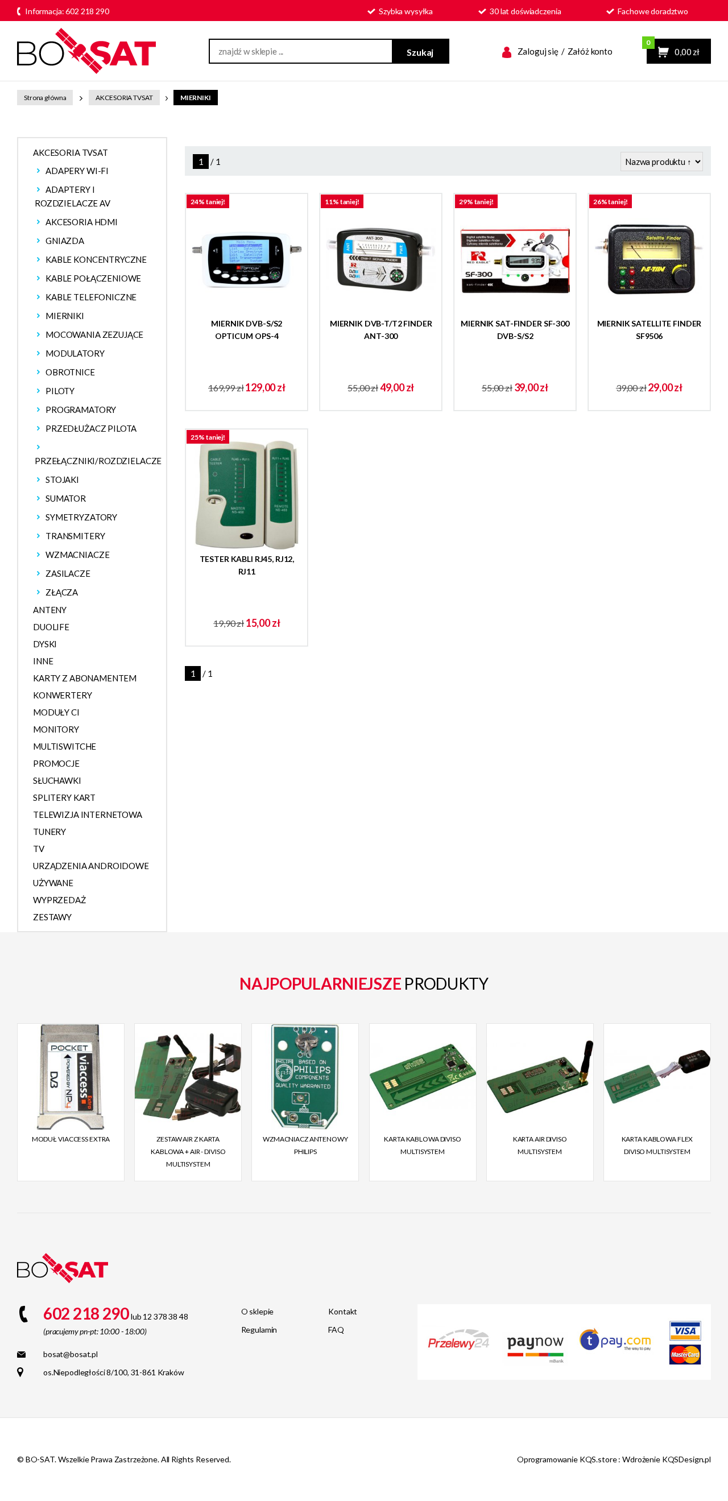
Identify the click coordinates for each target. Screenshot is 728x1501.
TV (38, 848)
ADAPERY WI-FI (77, 171)
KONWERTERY (62, 695)
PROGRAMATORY (81, 409)
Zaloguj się (538, 51)
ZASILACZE (68, 573)
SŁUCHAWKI (57, 780)
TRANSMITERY (75, 536)
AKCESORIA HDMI (82, 222)
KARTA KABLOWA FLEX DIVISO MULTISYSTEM (657, 1145)
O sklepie (257, 1311)
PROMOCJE (56, 763)
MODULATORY (75, 353)
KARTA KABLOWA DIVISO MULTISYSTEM (422, 1145)
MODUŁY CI (56, 712)
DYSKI (45, 644)
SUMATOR (66, 498)
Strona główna (45, 97)
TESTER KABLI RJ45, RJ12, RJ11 (247, 565)
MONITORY (56, 729)
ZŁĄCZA (62, 592)
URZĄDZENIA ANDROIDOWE (91, 866)
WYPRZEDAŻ (59, 900)
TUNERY (49, 831)
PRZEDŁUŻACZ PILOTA (91, 428)
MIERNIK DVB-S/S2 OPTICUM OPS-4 (246, 330)
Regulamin (259, 1329)
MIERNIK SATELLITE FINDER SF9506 (649, 330)
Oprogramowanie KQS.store (567, 1459)
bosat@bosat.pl (70, 1354)
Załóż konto (590, 51)
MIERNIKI (195, 97)
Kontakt (342, 1311)
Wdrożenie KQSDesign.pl (666, 1459)
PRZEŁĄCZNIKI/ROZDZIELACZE (98, 461)
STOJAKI (62, 479)
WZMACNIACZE (77, 554)
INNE (43, 661)
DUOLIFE (51, 627)
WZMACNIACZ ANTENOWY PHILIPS (305, 1145)
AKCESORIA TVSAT (124, 97)
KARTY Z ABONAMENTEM (84, 678)
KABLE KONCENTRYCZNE (96, 259)
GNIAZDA (65, 240)
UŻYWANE (53, 883)
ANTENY (50, 610)
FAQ (336, 1329)
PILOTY (60, 391)
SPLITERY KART (64, 797)
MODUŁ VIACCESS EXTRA (71, 1139)
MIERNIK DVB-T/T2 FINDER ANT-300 (381, 330)
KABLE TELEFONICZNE (91, 297)
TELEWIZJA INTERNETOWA (87, 814)
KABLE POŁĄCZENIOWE (93, 278)
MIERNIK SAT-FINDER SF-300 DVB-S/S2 (515, 330)
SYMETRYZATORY (81, 517)
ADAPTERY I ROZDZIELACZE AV (72, 196)
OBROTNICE (70, 372)
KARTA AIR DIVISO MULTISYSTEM (540, 1145)
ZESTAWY (52, 917)
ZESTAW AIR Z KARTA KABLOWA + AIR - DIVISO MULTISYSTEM (188, 1151)
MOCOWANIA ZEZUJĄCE (94, 334)
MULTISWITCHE (64, 746)
